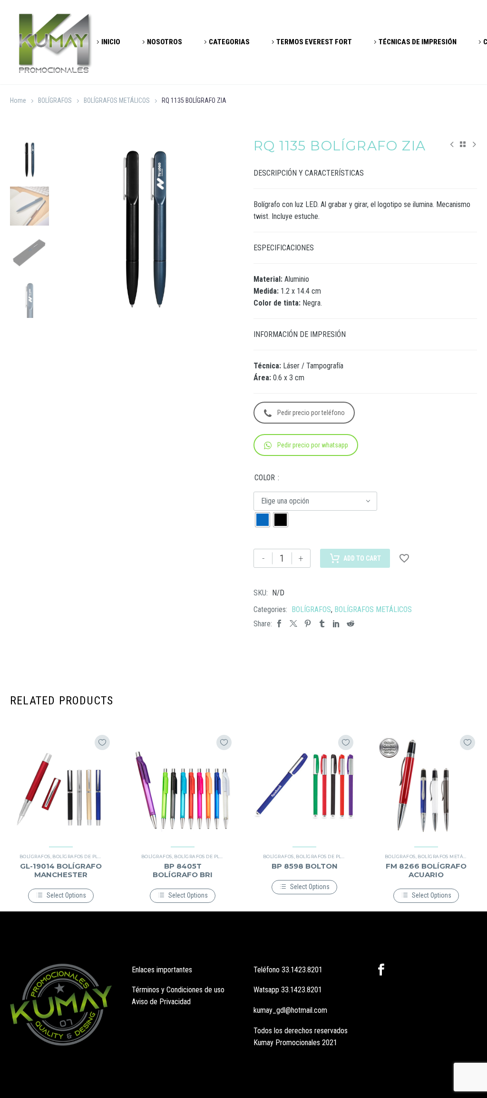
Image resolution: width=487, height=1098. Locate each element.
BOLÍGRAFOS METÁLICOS (117, 100)
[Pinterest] (308, 624)
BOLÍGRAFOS (55, 100)
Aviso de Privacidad (161, 1001)
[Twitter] (293, 624)
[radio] (262, 520)
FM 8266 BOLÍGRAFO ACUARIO (426, 870)
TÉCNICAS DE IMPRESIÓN (418, 42)
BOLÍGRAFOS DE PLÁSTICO (83, 856)
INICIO (110, 42)
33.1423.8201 (302, 969)
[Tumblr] (322, 624)
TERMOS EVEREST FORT (314, 42)
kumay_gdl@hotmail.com (290, 1010)
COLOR (264, 477)
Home (18, 100)
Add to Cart (362, 558)
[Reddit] (350, 624)
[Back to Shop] (463, 144)
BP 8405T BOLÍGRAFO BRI (183, 870)
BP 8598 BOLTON (305, 865)
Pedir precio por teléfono (311, 412)
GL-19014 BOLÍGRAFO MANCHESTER (61, 870)
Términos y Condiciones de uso (178, 989)
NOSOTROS (164, 42)
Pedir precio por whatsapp (312, 445)
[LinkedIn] (336, 624)
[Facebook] (279, 624)
